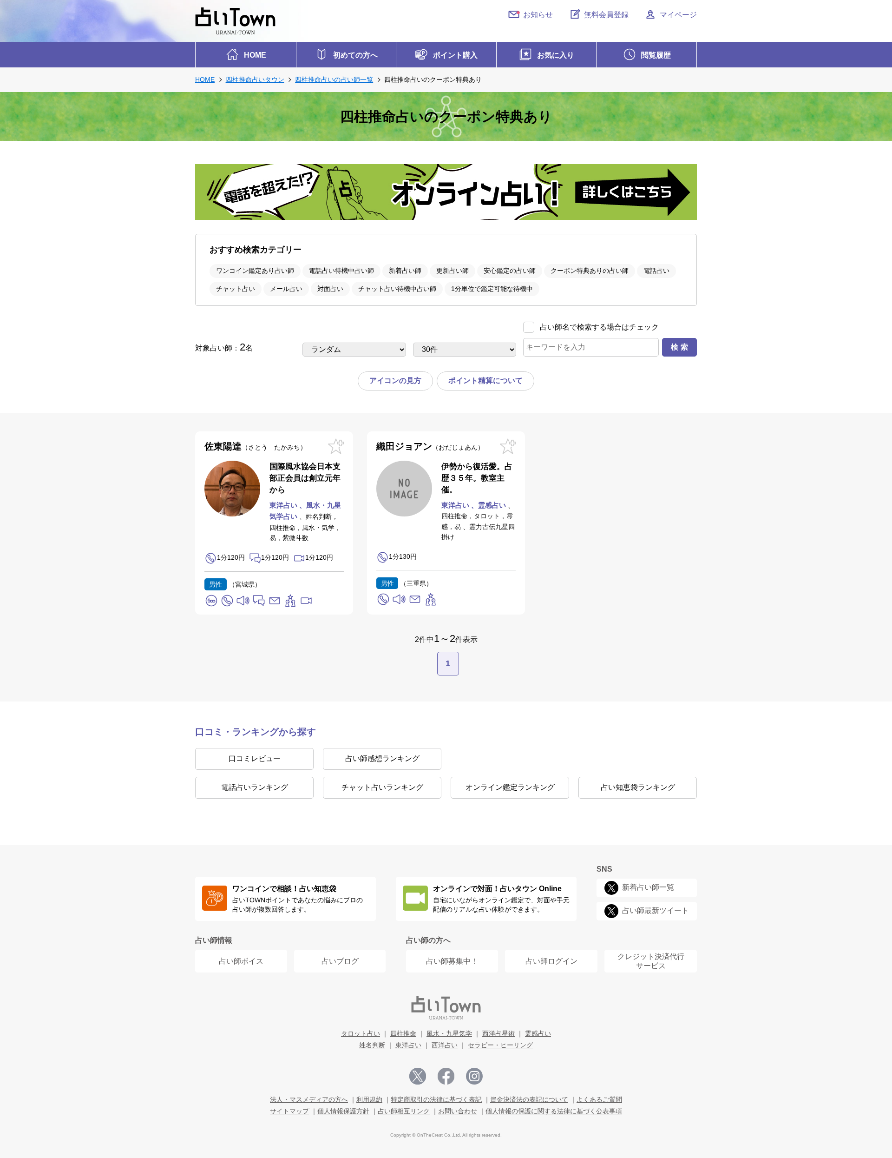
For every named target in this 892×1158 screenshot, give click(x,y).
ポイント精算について (485, 380)
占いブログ (340, 961)
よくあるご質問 (599, 1099)
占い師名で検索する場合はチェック (599, 327)
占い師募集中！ (452, 961)
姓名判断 (372, 1045)
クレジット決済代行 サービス (650, 961)
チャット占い (235, 288)
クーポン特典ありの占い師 (590, 270)
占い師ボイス (241, 961)
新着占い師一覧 (648, 887)
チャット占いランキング (382, 787)
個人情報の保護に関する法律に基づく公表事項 (553, 1111)
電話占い (656, 270)
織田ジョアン (427, 446)
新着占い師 (405, 270)
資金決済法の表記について (529, 1099)
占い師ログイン (551, 961)
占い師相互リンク (404, 1111)
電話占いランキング (254, 787)
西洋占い (445, 1045)
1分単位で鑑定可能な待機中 (492, 288)
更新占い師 (452, 270)
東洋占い (408, 1045)
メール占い (286, 288)
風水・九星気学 (449, 1033)
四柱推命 (403, 1033)
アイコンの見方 (395, 380)
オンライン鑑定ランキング (510, 787)
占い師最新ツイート (655, 910)
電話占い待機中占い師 (341, 270)
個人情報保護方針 (343, 1111)
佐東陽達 (252, 446)
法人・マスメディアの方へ (309, 1099)
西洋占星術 (498, 1033)
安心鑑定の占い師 (510, 270)
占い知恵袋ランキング (638, 787)
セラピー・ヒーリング (500, 1045)
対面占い (330, 288)
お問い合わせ (457, 1111)
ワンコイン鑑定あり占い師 (255, 270)
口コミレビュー (255, 758)
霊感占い (538, 1033)
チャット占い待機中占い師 (397, 288)
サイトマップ (289, 1111)
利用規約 (369, 1099)
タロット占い (360, 1033)
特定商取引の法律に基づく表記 (436, 1099)
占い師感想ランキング (382, 758)
